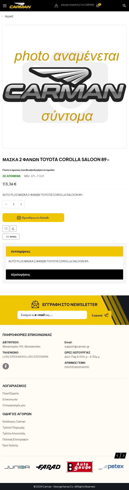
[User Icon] (56, 5)
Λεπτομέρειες (20, 251)
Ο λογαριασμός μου (14, 405)
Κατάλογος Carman (14, 421)
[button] (56, 5)
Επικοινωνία (10, 399)
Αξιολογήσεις (20, 274)
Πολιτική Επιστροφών (15, 439)
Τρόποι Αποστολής (14, 433)
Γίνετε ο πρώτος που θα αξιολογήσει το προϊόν (29, 169)
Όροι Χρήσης (10, 445)
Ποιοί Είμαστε (11, 393)
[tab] (64, 251)
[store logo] (20, 6)
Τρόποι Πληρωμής (14, 427)
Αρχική (9, 16)
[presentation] (117, 456)
